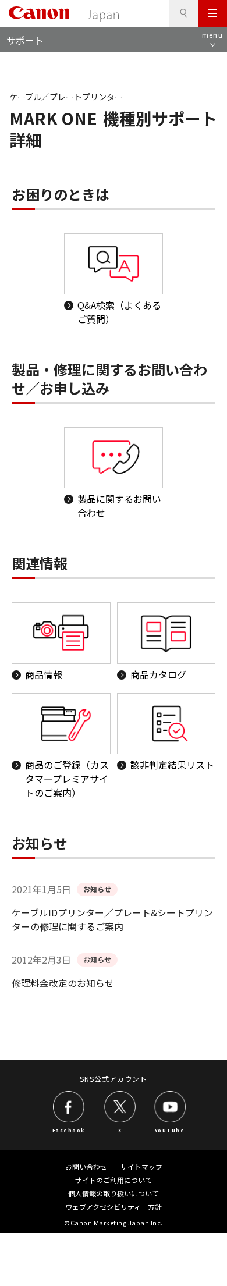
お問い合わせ (86, 1166)
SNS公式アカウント (114, 1078)
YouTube (170, 1130)
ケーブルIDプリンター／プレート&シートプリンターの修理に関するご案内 (112, 919)
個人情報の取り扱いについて (113, 1193)
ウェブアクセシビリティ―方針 (113, 1207)
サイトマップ (141, 1166)
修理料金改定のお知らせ (63, 983)
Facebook (68, 1130)
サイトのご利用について (113, 1180)
